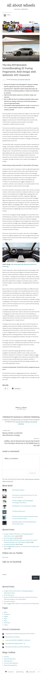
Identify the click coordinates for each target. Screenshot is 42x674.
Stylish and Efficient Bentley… (22, 647)
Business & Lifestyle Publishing (21, 79)
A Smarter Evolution (9, 544)
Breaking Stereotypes (18, 490)
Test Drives (7, 622)
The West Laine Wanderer (11, 663)
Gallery (6, 616)
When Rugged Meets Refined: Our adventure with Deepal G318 (21, 546)
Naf (6, 637)
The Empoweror (8, 661)
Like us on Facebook (11, 561)
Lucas (7, 640)
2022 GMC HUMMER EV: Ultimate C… (21, 640)
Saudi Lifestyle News (10, 659)
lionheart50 (8, 633)
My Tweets (5, 557)
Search (4, 574)
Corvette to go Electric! (18, 511)
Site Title (6, 656)
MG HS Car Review (14, 637)
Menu (8, 15)
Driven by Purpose (9, 538)
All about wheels (21, 5)
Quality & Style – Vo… (20, 643)
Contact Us (7, 614)
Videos (6, 625)
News (5, 618)
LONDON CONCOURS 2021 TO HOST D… (24, 633)
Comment (32, 473)
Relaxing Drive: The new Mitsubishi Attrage (24, 506)
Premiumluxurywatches (10, 665)
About (5, 612)
